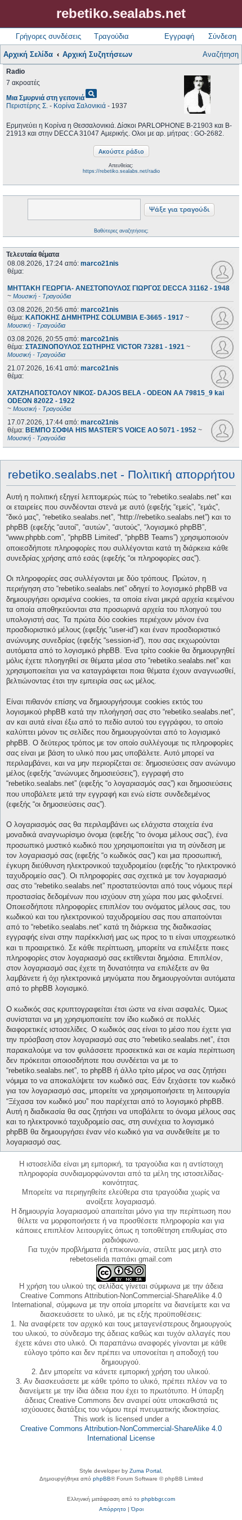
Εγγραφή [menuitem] (179, 36)
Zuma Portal (145, 1471)
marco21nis (99, 263)
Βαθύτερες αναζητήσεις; (121, 231)
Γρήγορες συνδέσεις (48, 36)
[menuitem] (112, 1509)
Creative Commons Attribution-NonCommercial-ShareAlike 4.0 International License (121, 1433)
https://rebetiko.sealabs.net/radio (121, 171)
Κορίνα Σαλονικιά (79, 106)
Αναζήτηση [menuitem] (221, 54)
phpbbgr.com (158, 1499)
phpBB (102, 1479)
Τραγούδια (111, 36)
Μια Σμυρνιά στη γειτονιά (45, 98)
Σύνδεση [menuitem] (222, 36)
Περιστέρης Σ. (27, 106)
